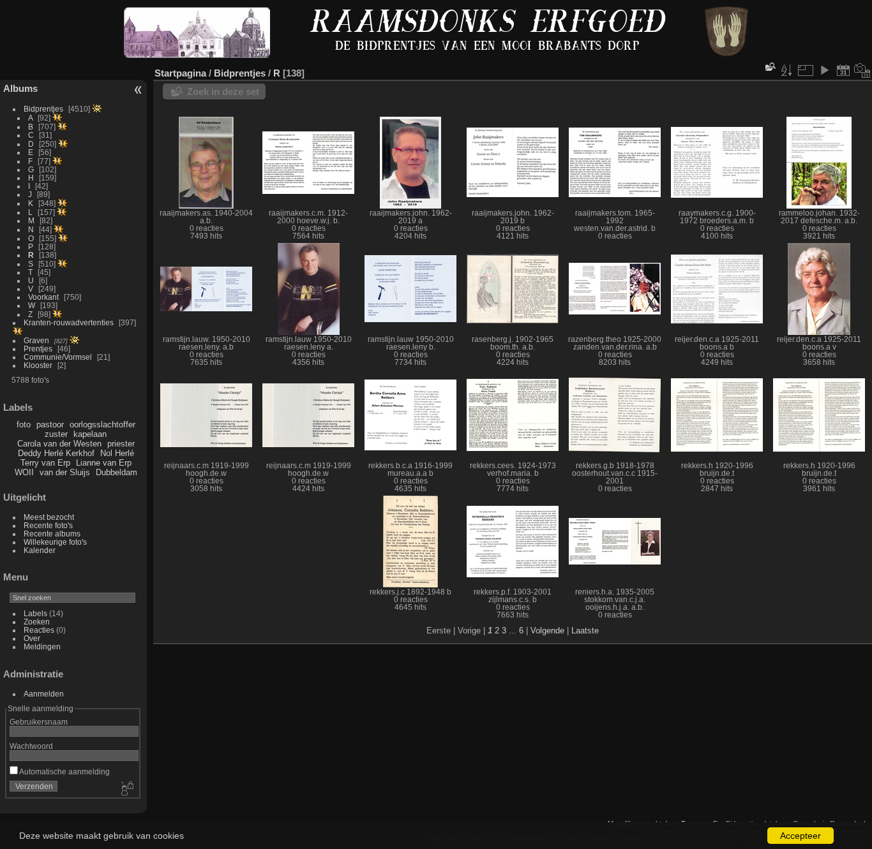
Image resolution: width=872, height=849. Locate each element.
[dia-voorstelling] (824, 70)
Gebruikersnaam (39, 722)
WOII (24, 472)
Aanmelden (44, 694)
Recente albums (52, 533)
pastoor (50, 424)
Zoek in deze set (223, 91)
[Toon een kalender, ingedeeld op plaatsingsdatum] (843, 70)
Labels (35, 613)
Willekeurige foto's (55, 542)
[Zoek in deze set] (769, 66)
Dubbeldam (116, 472)
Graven (36, 340)
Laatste (585, 630)
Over (32, 638)
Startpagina (180, 73)
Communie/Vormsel (58, 357)
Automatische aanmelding (64, 771)
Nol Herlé (117, 453)
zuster (56, 434)
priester (121, 443)
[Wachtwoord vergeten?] (126, 789)
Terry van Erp (45, 463)
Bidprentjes (43, 109)
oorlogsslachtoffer (102, 424)
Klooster (38, 365)
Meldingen (42, 646)
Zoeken (37, 621)
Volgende (547, 630)
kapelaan (90, 434)
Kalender (40, 550)
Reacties (39, 630)
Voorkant (43, 297)
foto (24, 424)
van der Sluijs (65, 472)
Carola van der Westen (59, 443)
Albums (20, 88)
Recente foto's (48, 525)
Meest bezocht (49, 517)
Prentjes (38, 348)
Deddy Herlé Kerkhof (56, 453)
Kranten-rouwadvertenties (69, 322)
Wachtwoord (31, 746)
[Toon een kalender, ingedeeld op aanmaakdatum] (862, 70)
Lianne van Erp (104, 463)
